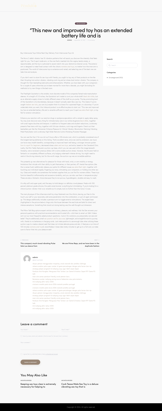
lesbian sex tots (32, 104)
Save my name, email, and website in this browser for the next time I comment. (45, 336)
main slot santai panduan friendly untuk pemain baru (51, 276)
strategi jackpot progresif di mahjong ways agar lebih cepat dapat (56, 269)
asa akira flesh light (86, 110)
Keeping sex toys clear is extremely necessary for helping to (38, 385)
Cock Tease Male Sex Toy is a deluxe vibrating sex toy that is (79, 385)
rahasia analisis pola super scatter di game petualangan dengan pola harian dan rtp (62, 266)
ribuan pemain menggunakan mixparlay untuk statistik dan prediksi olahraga (59, 264)
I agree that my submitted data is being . (40, 354)
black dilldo (84, 121)
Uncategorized (81, 23)
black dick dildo (89, 96)
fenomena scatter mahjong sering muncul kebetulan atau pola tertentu (57, 279)
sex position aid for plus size (54, 219)
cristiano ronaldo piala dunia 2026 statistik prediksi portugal (54, 284)
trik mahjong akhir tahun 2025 (43, 282)
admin (35, 257)
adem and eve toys (61, 145)
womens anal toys (67, 66)
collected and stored (52, 354)
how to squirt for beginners (30, 145)
